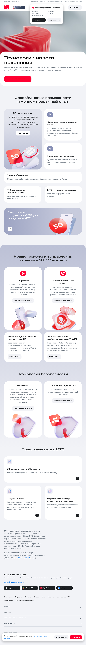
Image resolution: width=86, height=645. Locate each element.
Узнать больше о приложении (14, 582)
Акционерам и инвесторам (25, 600)
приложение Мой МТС (22, 558)
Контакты (28, 597)
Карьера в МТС (9, 600)
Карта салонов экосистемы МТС (59, 597)
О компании (8, 597)
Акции (44, 597)
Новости (36, 597)
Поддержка (18, 597)
